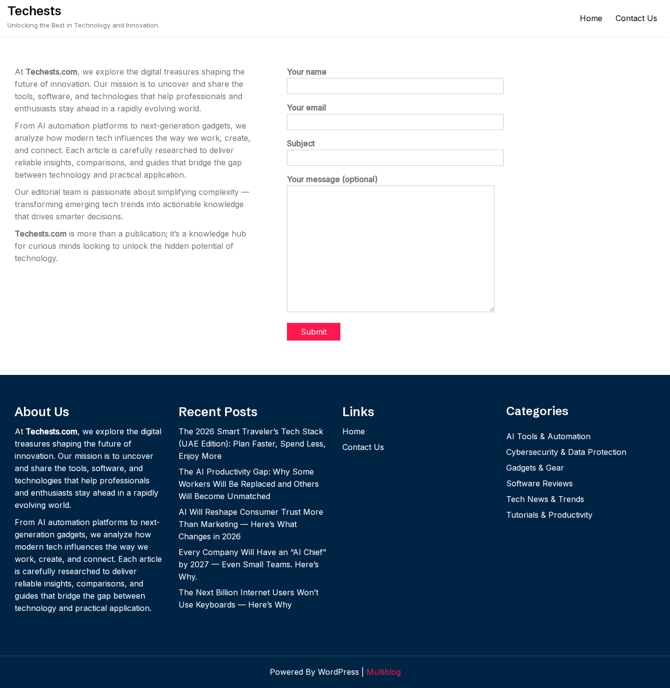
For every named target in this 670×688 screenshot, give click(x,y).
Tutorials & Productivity (549, 515)
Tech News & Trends (545, 499)
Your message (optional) (332, 179)
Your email (306, 107)
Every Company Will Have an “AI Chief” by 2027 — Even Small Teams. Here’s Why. (252, 564)
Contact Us (636, 18)
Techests (34, 10)
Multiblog (383, 672)
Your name (307, 72)
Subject (301, 143)
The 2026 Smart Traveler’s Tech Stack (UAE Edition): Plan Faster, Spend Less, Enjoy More (252, 443)
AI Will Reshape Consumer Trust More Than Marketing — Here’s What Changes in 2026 (251, 524)
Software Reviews (539, 483)
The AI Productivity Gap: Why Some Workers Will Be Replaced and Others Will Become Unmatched (249, 484)
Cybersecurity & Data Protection (566, 452)
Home (591, 18)
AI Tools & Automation (548, 436)
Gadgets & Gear (535, 468)
